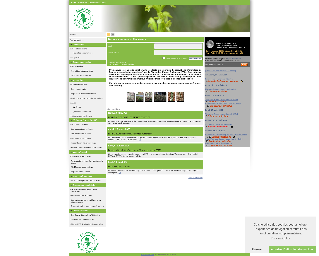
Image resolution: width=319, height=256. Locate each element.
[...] (130, 123)
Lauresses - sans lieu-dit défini (219, 79)
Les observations (79, 49)
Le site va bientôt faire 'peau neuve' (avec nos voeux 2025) (134, 150)
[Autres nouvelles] (195, 178)
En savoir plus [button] (280, 238)
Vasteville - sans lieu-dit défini (218, 124)
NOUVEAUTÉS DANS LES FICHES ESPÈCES (129, 117)
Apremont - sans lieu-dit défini (218, 143)
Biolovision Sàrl (147, 255)
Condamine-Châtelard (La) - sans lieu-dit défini (226, 135)
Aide (74, 103)
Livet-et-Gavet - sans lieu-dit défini (220, 89)
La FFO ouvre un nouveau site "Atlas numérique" (130, 134)
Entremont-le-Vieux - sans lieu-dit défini (223, 104)
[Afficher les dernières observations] (220, 71)
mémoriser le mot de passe (177, 59)
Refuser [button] (257, 249)
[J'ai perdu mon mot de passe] (121, 64)
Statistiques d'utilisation (82, 116)
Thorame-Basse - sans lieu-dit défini (221, 99)
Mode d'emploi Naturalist (119, 166)
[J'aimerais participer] (97, 2)
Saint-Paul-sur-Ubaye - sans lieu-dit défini (224, 139)
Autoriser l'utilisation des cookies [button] (292, 249)
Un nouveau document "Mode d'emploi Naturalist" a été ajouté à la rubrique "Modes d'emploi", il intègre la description (153, 171)
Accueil (73, 35)
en (113, 34)
